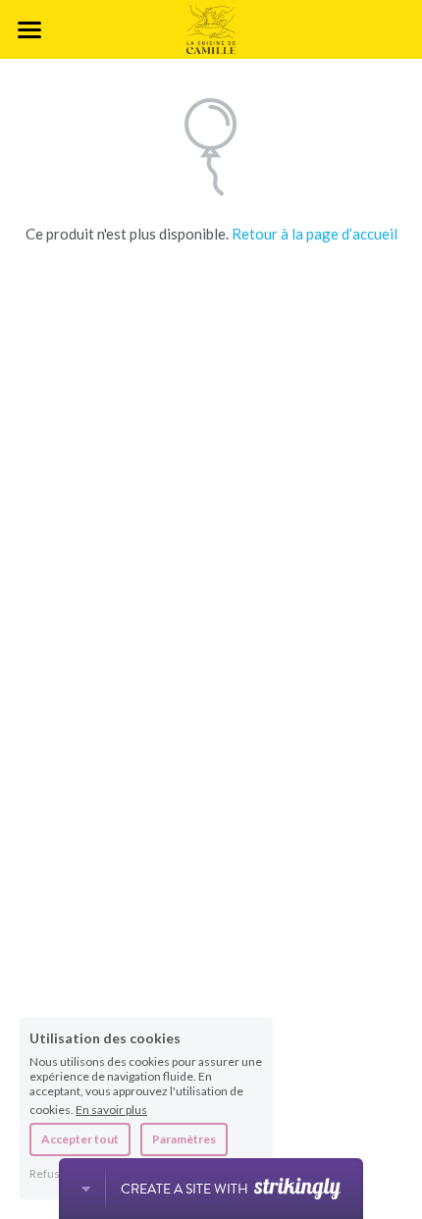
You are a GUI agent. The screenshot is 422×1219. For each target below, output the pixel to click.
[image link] (210, 28)
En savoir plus (111, 1109)
